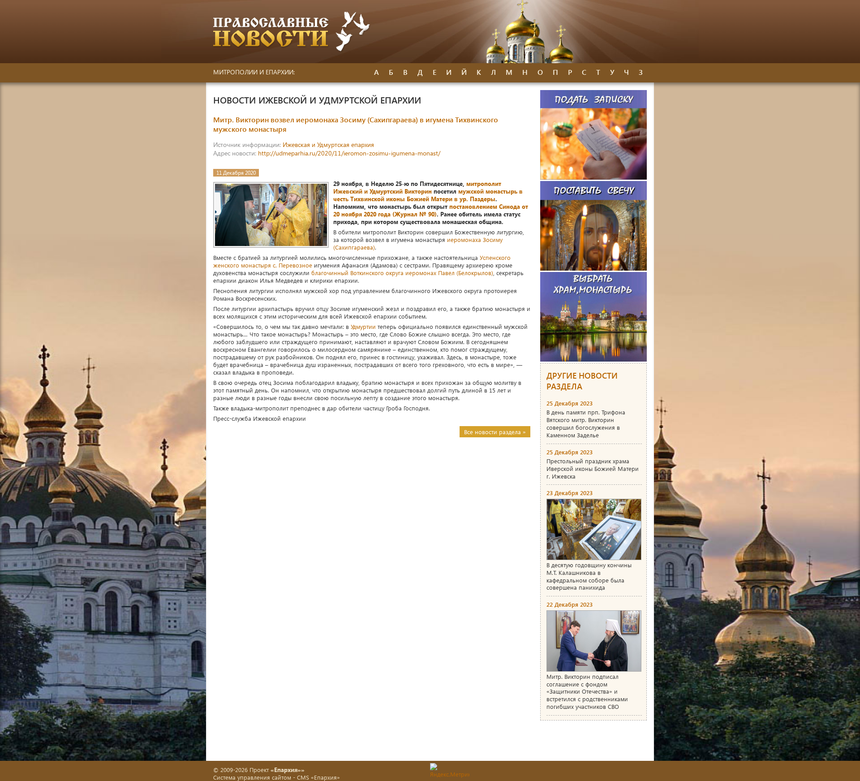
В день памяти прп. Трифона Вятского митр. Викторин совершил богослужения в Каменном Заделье (585, 423)
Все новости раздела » (495, 432)
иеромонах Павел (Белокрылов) (449, 272)
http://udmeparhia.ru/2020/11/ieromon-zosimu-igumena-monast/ (349, 153)
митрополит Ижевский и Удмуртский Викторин (417, 187)
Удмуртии (363, 326)
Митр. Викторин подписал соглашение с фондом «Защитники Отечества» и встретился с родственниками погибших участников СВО (587, 692)
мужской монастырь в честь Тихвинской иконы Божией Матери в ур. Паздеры (428, 195)
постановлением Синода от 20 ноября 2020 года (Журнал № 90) (430, 210)
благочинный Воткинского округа (357, 272)
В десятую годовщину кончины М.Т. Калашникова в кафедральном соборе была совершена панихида (589, 576)
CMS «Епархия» (318, 777)
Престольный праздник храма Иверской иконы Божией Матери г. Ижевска (592, 468)
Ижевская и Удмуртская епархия (328, 144)
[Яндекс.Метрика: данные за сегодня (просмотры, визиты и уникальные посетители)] (449, 770)
